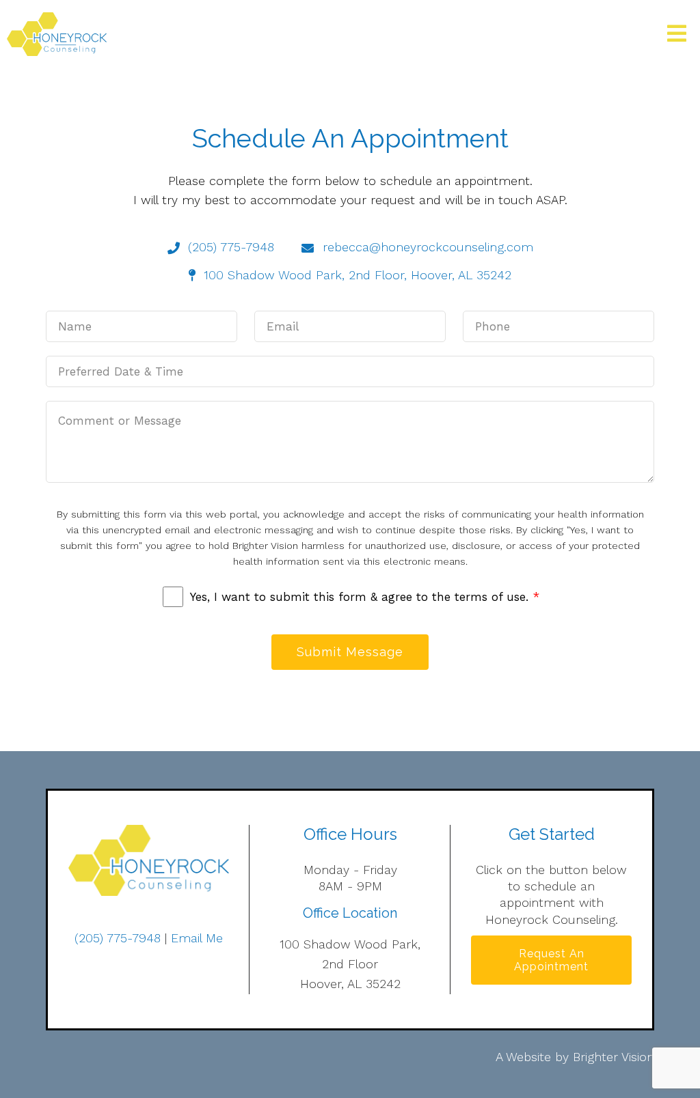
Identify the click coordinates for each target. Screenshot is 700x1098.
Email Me (197, 938)
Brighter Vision (613, 1057)
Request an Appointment (551, 960)
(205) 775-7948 (118, 938)
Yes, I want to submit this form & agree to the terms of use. (364, 597)
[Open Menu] (676, 34)
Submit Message (350, 652)
